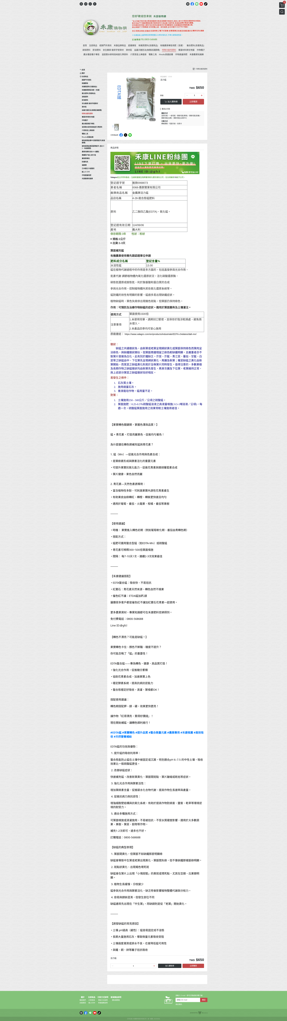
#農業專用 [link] (173, 732)
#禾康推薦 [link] (186, 732)
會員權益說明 (116, 997)
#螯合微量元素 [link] (158, 732)
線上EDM (91, 1003)
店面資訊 (83, 1003)
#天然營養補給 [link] (123, 736)
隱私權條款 (116, 1000)
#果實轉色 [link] (128, 732)
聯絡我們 (83, 1000)
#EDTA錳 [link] (116, 732)
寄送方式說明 (103, 1000)
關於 (83, 997)
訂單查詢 (92, 1000)
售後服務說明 (103, 1003)
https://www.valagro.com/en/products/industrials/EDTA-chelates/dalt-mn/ (161, 334)
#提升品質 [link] (141, 732)
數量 (161, 95)
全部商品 (91, 997)
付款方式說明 (103, 997)
